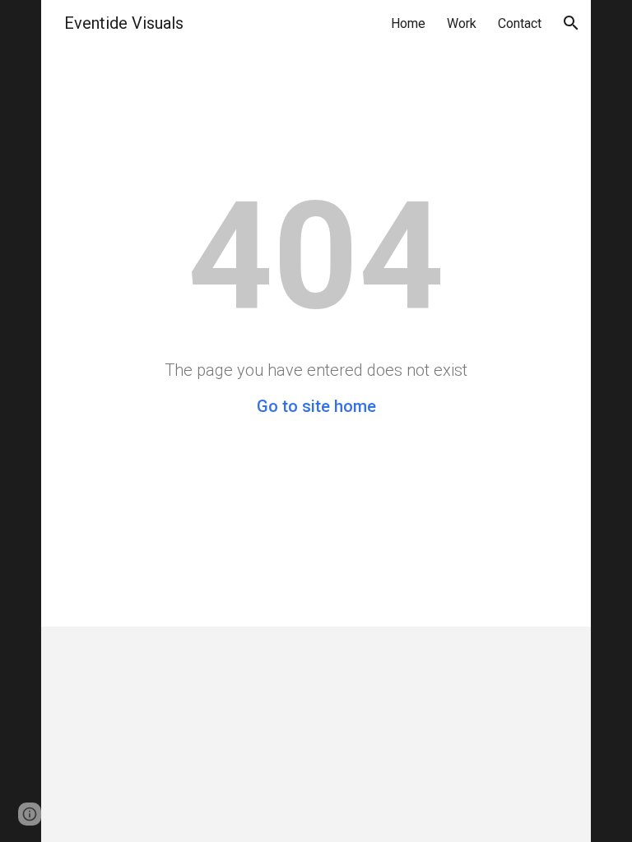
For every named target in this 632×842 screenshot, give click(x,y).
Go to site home (316, 406)
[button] (571, 23)
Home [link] (408, 23)
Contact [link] (519, 23)
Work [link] (461, 23)
